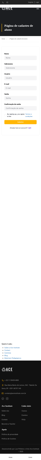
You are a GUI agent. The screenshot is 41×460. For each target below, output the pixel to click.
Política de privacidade (10, 434)
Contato (5, 420)
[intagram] (7, 398)
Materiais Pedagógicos (12, 358)
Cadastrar (20, 122)
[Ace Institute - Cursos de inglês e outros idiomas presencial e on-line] (9, 8)
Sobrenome (8, 64)
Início (3, 39)
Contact (7, 350)
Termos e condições (28, 115)
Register (30, 2)
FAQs (23, 420)
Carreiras (7, 353)
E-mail (6, 84)
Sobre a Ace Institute (12, 348)
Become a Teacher (8, 424)
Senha (6, 94)
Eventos (25, 415)
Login (37, 2)
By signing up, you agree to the (19, 115)
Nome (6, 54)
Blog (6, 356)
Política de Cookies (9, 439)
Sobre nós (5, 411)
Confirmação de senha (12, 104)
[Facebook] (3, 398)
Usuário (7, 74)
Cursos (24, 411)
